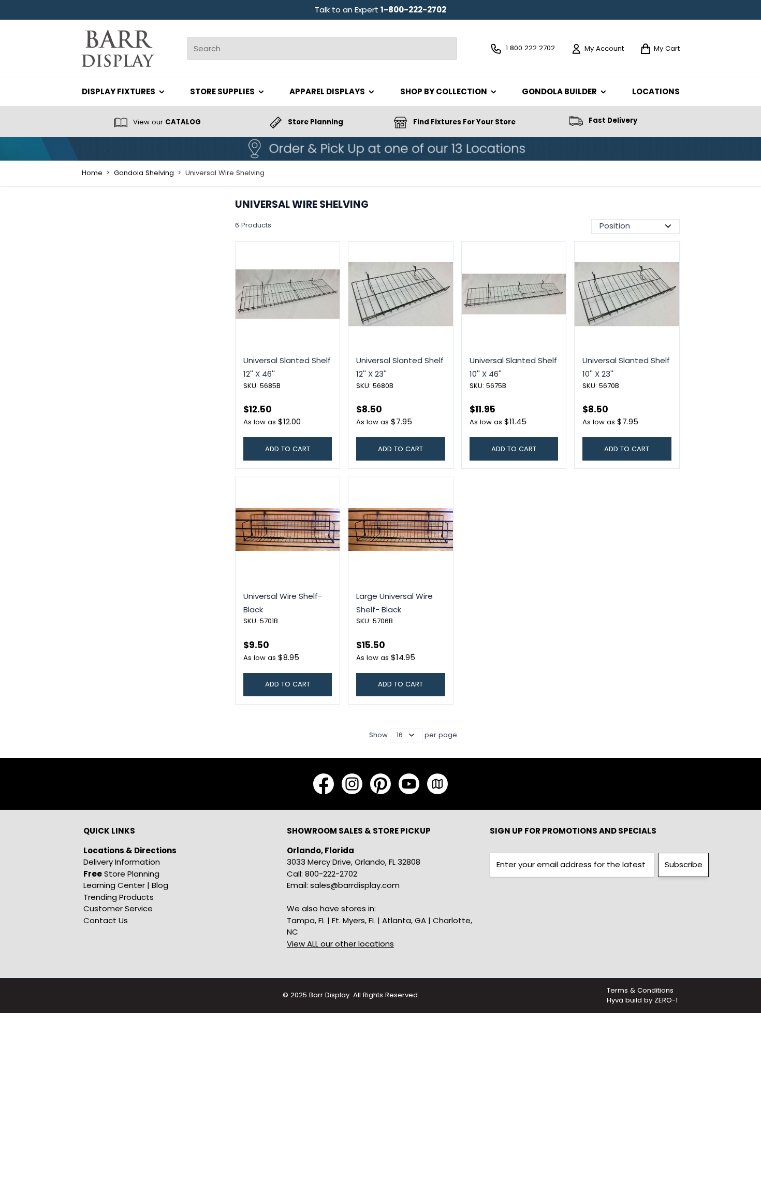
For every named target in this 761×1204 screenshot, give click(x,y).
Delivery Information (121, 861)
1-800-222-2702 (413, 9)
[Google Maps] (437, 783)
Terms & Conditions (640, 990)
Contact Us (105, 920)
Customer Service (118, 908)
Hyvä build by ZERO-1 (642, 1000)
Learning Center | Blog (125, 885)
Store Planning (121, 873)
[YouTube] (409, 783)
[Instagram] (352, 783)
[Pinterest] (380, 783)
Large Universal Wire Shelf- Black (394, 603)
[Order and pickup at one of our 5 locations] (380, 149)
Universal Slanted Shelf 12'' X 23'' (400, 367)
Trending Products (118, 897)
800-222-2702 (331, 873)
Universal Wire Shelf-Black (282, 603)
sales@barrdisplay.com (355, 885)
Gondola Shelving (144, 173)
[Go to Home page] (118, 48)
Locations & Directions (130, 850)
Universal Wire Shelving (225, 173)
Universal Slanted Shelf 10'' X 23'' (626, 367)
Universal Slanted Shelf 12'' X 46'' (287, 367)
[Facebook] (323, 783)
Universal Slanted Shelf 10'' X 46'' (513, 367)
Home (92, 173)
